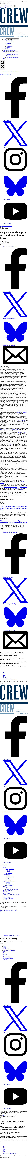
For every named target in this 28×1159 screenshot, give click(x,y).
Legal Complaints (10, 877)
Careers (8, 44)
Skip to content (3, 7)
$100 (4, 673)
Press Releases (9, 53)
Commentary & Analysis (12, 54)
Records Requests (10, 55)
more (4, 1115)
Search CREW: (4, 942)
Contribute (11, 71)
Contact (8, 47)
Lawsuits (8, 875)
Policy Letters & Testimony (12, 57)
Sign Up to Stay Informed (6, 226)
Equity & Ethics (10, 42)
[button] (2, 65)
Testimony (8, 879)
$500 (4, 676)
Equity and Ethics (10, 869)
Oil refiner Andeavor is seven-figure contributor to (13, 521)
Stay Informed (3, 865)
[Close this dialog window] (0, 1118)
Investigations (9, 885)
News (4, 51)
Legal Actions (6, 48)
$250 (4, 675)
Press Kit (5, 892)
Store (4, 58)
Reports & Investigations (9, 50)
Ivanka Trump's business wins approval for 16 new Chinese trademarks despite (13, 508)
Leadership (8, 43)
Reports (8, 882)
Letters (7, 878)
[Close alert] (15, 6)
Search (2, 943)
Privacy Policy (6, 897)
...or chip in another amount (9, 679)
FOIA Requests (9, 883)
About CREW (9, 40)
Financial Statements (8, 890)
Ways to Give (9, 46)
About (4, 39)
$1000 (4, 677)
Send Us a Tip (6, 893)
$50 (4, 672)
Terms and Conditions (8, 898)
